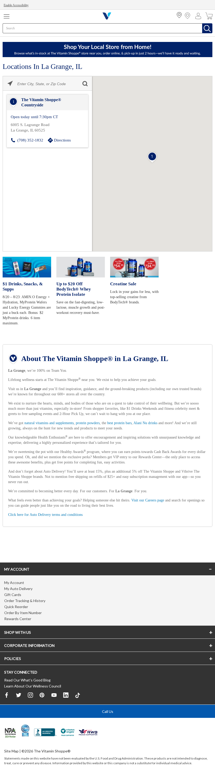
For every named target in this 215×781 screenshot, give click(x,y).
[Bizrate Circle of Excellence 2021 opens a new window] (25, 731)
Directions (62, 139)
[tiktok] (77, 696)
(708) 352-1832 (30, 139)
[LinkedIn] (65, 696)
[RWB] (88, 734)
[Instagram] (30, 696)
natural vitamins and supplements (53, 422)
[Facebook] (6, 696)
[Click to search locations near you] (10, 83)
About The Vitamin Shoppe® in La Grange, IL (94, 358)
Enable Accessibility (17, 5)
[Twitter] (18, 696)
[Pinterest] (42, 696)
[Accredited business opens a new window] (45, 734)
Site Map (11, 752)
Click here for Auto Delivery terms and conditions (48, 514)
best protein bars (132, 422)
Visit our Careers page (162, 499)
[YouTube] (54, 696)
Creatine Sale (123, 283)
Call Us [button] (107, 712)
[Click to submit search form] (85, 83)
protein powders (96, 422)
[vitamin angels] (68, 734)
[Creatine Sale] (134, 266)
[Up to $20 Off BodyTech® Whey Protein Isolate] (80, 266)
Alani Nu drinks (160, 422)
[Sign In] (199, 16)
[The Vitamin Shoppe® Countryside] (47, 102)
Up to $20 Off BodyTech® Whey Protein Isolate (73, 288)
